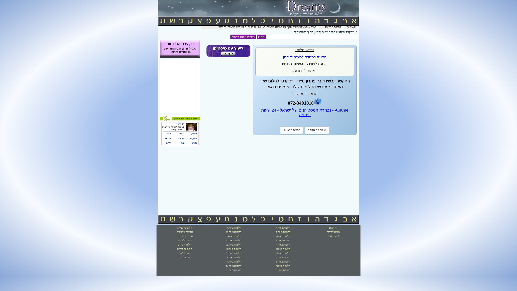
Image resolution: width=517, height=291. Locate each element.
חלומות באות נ (234, 236)
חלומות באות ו (283, 248)
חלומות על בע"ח (185, 231)
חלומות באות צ (233, 253)
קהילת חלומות (333, 27)
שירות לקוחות (333, 231)
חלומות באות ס (233, 240)
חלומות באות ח (283, 257)
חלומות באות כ (283, 270)
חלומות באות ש (234, 265)
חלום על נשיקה (184, 227)
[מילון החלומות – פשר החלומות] (258, 15)
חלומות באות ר (234, 261)
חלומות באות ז (283, 253)
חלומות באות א (283, 227)
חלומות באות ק (233, 257)
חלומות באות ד (283, 240)
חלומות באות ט (283, 261)
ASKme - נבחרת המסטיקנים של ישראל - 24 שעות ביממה (304, 112)
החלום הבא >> (291, 130)
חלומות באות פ (233, 248)
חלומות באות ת (234, 270)
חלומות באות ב (283, 231)
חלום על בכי (185, 253)
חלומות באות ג (283, 236)
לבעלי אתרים (333, 236)
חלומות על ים (184, 244)
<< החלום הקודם (317, 130)
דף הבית (333, 227)
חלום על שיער (185, 240)
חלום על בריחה (184, 248)
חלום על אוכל (184, 257)
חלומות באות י (283, 265)
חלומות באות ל (234, 227)
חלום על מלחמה (185, 236)
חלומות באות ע (233, 244)
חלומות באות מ (234, 231)
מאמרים (351, 27)
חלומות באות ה (283, 244)
